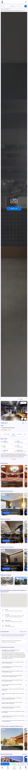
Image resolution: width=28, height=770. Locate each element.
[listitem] (12, 739)
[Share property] (26, 423)
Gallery (24, 402)
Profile (26, 768)
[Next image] (25, 419)
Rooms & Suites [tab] (7, 434)
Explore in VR (14, 208)
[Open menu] (25, 2)
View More (24, 754)
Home (2, 9)
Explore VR (6, 512)
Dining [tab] (13, 434)
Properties (7, 9)
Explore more (14, 512)
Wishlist (20, 768)
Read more (14, 459)
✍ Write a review (22, 631)
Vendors (8, 768)
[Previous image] (22, 419)
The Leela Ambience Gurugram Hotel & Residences (11, 10)
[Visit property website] (23, 423)
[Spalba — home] (2, 1)
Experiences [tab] (19, 434)
